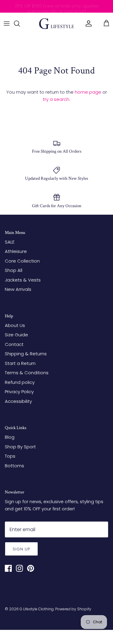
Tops (10, 456)
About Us (15, 325)
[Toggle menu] (6, 23)
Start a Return (20, 363)
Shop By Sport (20, 447)
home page (88, 92)
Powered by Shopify (73, 609)
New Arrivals (18, 289)
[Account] (87, 23)
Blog (9, 437)
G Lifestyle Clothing (37, 609)
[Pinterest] (30, 568)
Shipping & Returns (26, 353)
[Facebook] (8, 568)
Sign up (21, 549)
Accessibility (18, 401)
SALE (9, 242)
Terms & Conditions (27, 372)
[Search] (20, 23)
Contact (14, 344)
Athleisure (16, 251)
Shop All (13, 270)
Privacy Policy (19, 391)
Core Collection (22, 261)
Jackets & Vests (23, 280)
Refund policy (20, 382)
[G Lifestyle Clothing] (56, 24)
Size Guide (16, 335)
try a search (56, 99)
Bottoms (14, 465)
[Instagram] (19, 568)
